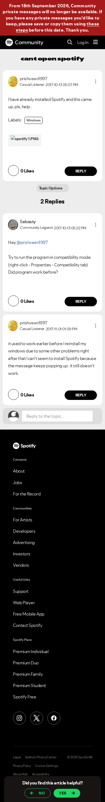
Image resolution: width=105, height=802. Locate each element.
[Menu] (96, 42)
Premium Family (28, 674)
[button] (96, 81)
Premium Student (29, 685)
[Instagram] (19, 718)
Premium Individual (30, 651)
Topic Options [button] (51, 188)
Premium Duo (26, 663)
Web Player (24, 603)
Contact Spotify (28, 625)
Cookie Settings (46, 766)
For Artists (22, 520)
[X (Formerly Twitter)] (36, 718)
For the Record (26, 494)
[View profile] (13, 81)
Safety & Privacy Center (41, 757)
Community (29, 42)
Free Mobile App (28, 614)
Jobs (17, 482)
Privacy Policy (22, 766)
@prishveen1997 (32, 242)
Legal (17, 757)
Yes (62, 793)
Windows (33, 120)
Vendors (21, 565)
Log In (82, 42)
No (42, 793)
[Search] (70, 42)
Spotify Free (24, 697)
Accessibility (40, 774)
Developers (24, 531)
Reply (80, 171)
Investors (21, 554)
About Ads (20, 774)
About (19, 471)
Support (21, 591)
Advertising (24, 542)
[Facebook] (53, 718)
